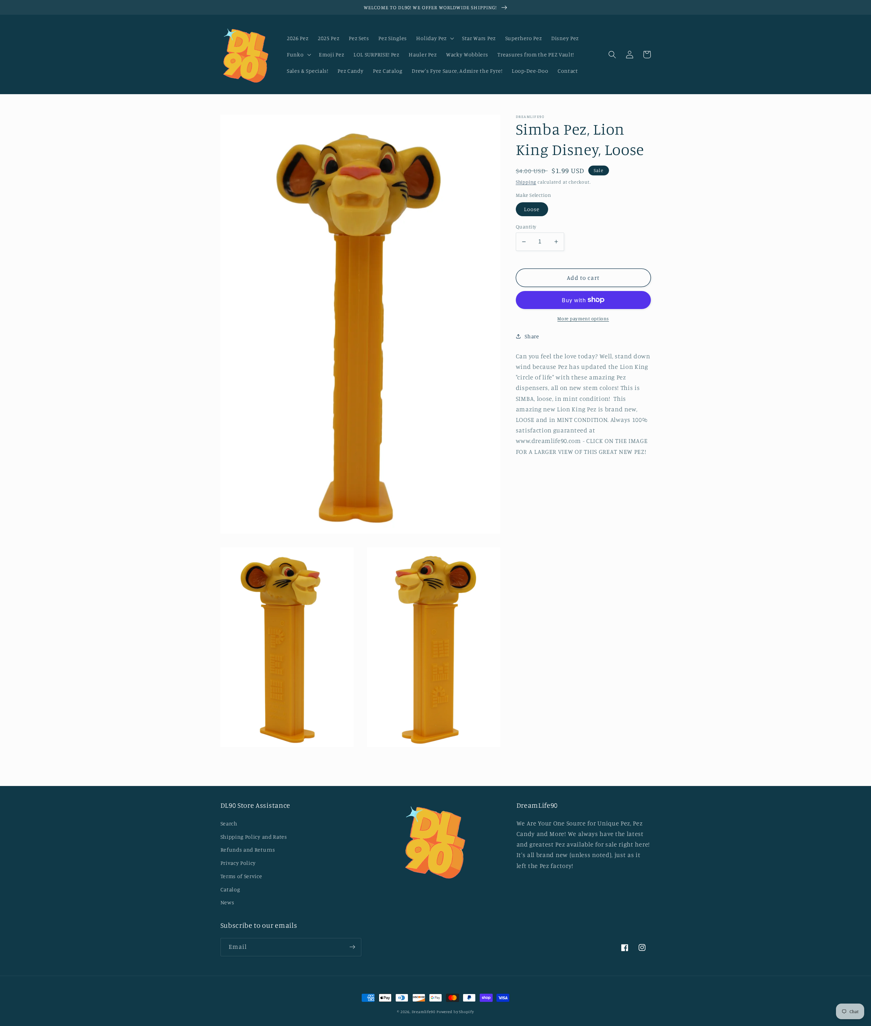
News (227, 902)
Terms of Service (241, 876)
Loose (532, 209)
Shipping (526, 182)
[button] (434, 38)
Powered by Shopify (455, 1011)
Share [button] (532, 336)
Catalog (230, 889)
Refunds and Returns (247, 849)
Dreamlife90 (424, 1011)
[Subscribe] (352, 947)
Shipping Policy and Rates (253, 836)
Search (228, 823)
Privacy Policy (238, 862)
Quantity (526, 226)
